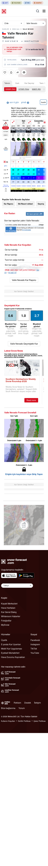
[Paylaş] (17, 72)
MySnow (5, 624)
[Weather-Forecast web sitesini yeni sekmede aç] (37, 3)
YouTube (35, 652)
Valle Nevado (28, 29)
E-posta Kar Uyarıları (11, 644)
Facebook (35, 640)
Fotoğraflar (6, 620)
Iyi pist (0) (12, 272)
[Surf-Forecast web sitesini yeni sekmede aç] (5, 3)
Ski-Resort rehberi (25, 203)
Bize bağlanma (8, 708)
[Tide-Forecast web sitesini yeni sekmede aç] (27, 3)
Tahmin (7, 83)
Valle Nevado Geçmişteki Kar (24, 343)
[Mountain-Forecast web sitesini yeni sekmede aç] (16, 3)
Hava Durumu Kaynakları (13, 657)
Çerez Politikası (40, 721)
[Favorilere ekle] (4, 72)
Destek (27, 702)
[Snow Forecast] (4, 11)
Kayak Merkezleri (9, 603)
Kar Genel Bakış (9, 612)
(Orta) (23, 89)
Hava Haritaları (8, 607)
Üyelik (4, 640)
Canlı (17, 83)
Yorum (22, 708)
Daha (5, 150)
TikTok (34, 648)
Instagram (35, 644)
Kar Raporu (8, 203)
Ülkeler (5, 29)
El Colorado (26, 230)
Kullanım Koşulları (8, 721)
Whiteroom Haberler (10, 616)
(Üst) (10, 89)
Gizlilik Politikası (24, 721)
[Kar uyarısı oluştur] (11, 72)
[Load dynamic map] (24, 525)
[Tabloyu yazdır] (24, 72)
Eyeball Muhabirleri (10, 652)
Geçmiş (41, 203)
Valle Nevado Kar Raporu (24, 280)
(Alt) (36, 89)
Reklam (17, 702)
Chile (15, 29)
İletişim (37, 702)
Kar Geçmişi (29, 83)
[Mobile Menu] (44, 11)
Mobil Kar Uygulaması (11, 648)
